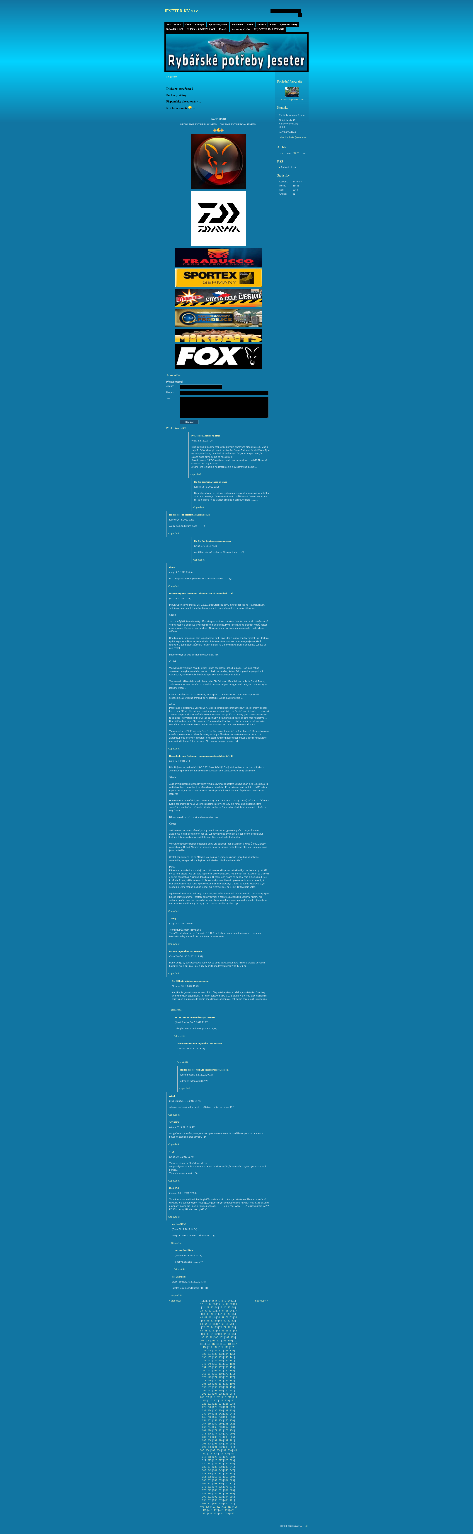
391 (210, 1497)
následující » (261, 1301)
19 (231, 1304)
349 (210, 1473)
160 (204, 1370)
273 (226, 1430)
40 (212, 1314)
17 (223, 1304)
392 (215, 1497)
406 (226, 1503)
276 (210, 1433)
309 (224, 1450)
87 (231, 1330)
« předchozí (175, 1301)
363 (221, 1480)
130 (204, 1354)
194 (226, 1387)
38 (203, 1314)
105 (208, 1340)
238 (232, 1410)
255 (226, 1420)
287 (204, 1440)
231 (226, 1407)
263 (204, 1427)
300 (210, 1447)
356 (215, 1477)
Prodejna (200, 24)
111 (203, 1344)
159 (232, 1367)
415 (205, 1510)
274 (232, 1430)
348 (204, 1473)
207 (232, 1394)
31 (210, 1310)
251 (204, 1420)
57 (212, 1320)
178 (204, 1380)
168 (215, 1374)
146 (226, 1360)
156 (215, 1367)
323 (232, 1457)
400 (226, 1500)
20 (235, 1304)
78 (229, 1327)
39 (208, 1314)
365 (232, 1480)
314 (216, 1453)
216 (210, 1400)
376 (226, 1487)
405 (221, 1503)
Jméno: (170, 386)
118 (205, 1347)
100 (216, 1337)
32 (214, 1310)
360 (204, 1480)
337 (210, 1467)
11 (233, 1301)
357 (221, 1477)
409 (208, 1507)
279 (226, 1433)
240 (210, 1414)
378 (204, 1490)
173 (210, 1377)
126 (215, 1350)
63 (201, 1324)
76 (220, 1327)
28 (233, 1307)
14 (210, 1304)
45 (233, 1314)
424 (221, 1513)
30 (206, 1310)
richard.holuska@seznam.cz (293, 137)
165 (232, 1370)
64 (206, 1324)
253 (215, 1420)
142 (204, 1360)
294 (210, 1443)
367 (210, 1483)
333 (221, 1463)
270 (210, 1430)
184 (204, 1384)
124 (204, 1350)
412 (224, 1507)
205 (221, 1394)
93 (220, 1334)
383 (232, 1490)
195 (232, 1387)
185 (210, 1384)
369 (221, 1483)
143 (210, 1360)
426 (232, 1513)
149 (210, 1364)
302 (221, 1447)
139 (221, 1357)
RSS (306, 1526)
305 (202, 1450)
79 (233, 1327)
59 (220, 1320)
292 (232, 1440)
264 (210, 1427)
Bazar (250, 24)
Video (273, 24)
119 (210, 1347)
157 (221, 1367)
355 (210, 1477)
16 (218, 1304)
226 (232, 1404)
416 (210, 1510)
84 (218, 1330)
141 (232, 1357)
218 (221, 1400)
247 (215, 1417)
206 (226, 1394)
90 (208, 1334)
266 (221, 1427)
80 (201, 1330)
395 (232, 1497)
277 (215, 1433)
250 (232, 1417)
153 (232, 1364)
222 (210, 1404)
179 (210, 1380)
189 (232, 1384)
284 (221, 1437)
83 (214, 1330)
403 (210, 1503)
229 (215, 1407)
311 (235, 1450)
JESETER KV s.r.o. (182, 11)
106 (213, 1340)
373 (210, 1487)
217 (216, 1400)
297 (226, 1443)
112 (208, 1344)
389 (232, 1493)
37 (235, 1310)
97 (202, 1337)
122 (227, 1347)
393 (221, 1497)
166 (204, 1374)
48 (210, 1317)
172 (204, 1377)
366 (204, 1483)
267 (226, 1427)
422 (210, 1513)
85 (223, 1330)
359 (232, 1477)
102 (227, 1337)
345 (221, 1470)
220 (232, 1400)
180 (215, 1380)
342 (204, 1470)
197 (210, 1390)
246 (210, 1417)
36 (231, 1310)
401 (232, 1500)
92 (216, 1334)
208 (202, 1397)
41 (216, 1314)
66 (214, 1324)
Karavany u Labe (241, 29)
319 (210, 1457)
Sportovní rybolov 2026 (292, 99)
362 (215, 1480)
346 (226, 1470)
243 (226, 1414)
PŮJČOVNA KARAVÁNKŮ (269, 29)
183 (232, 1380)
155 (210, 1367)
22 (208, 1307)
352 (226, 1473)
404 (215, 1503)
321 (221, 1457)
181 (221, 1380)
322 (226, 1457)
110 (235, 1340)
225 (226, 1404)
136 (204, 1357)
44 (229, 1314)
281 (204, 1437)
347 (232, 1470)
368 (215, 1483)
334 (226, 1463)
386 (215, 1493)
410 (213, 1507)
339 (221, 1467)
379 (210, 1490)
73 (208, 1327)
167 (210, 1374)
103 (233, 1337)
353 (232, 1473)
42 (220, 1314)
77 (225, 1327)
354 (204, 1477)
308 (219, 1450)
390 (204, 1497)
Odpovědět (196, 474)
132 (215, 1354)
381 (221, 1490)
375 (221, 1487)
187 (221, 1384)
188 (226, 1384)
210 (213, 1397)
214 (235, 1397)
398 (215, 1500)
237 (226, 1410)
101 (222, 1337)
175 (221, 1377)
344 (215, 1470)
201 (232, 1390)
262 (232, 1423)
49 (214, 1317)
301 (215, 1447)
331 (210, 1463)
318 (204, 1457)
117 (235, 1344)
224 (221, 1404)
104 (202, 1340)
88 (235, 1330)
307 (213, 1450)
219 (227, 1400)
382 (226, 1490)
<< (281, 153)
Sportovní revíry (288, 24)
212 (224, 1397)
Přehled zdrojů (288, 167)
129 (232, 1350)
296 (221, 1443)
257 (204, 1423)
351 (221, 1473)
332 (215, 1463)
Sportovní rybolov (218, 24)
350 (215, 1473)
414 (235, 1507)
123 (232, 1347)
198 (215, 1390)
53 (231, 1317)
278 (221, 1433)
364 (226, 1480)
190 (204, 1387)
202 (204, 1394)
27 (229, 1307)
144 (215, 1360)
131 (210, 1354)
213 (230, 1397)
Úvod (188, 24)
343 (210, 1470)
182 (226, 1380)
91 (212, 1334)
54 (235, 1317)
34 (223, 1310)
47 (206, 1317)
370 (226, 1483)
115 (224, 1344)
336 (204, 1467)
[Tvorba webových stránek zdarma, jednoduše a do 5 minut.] (301, 1526)
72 (203, 1327)
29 (201, 1310)
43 (225, 1314)
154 (204, 1367)
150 (215, 1364)
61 (229, 1320)
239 (204, 1414)
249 (226, 1417)
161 (210, 1370)
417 (216, 1510)
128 (226, 1350)
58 (216, 1320)
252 (210, 1420)
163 (221, 1370)
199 (221, 1390)
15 (214, 1304)
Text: (168, 398)
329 (232, 1460)
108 (224, 1340)
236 (221, 1410)
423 (216, 1513)
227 (204, 1407)
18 (227, 1304)
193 (221, 1387)
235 (215, 1410)
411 (218, 1507)
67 (218, 1324)
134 (226, 1354)
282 (210, 1437)
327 (221, 1460)
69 (227, 1324)
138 (215, 1357)
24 (216, 1307)
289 (215, 1440)
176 (226, 1377)
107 (219, 1340)
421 (205, 1513)
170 (226, 1374)
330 (204, 1463)
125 (210, 1350)
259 (215, 1423)
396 (204, 1500)
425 (227, 1513)
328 (226, 1460)
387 (221, 1493)
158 (226, 1367)
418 (221, 1510)
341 (232, 1467)
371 (232, 1483)
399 (221, 1500)
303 (226, 1447)
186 (215, 1384)
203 (210, 1394)
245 (204, 1417)
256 (232, 1420)
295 (215, 1443)
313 (210, 1453)
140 (226, 1357)
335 (232, 1463)
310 (230, 1450)
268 (232, 1427)
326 (215, 1460)
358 (226, 1477)
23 (212, 1307)
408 (202, 1507)
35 (227, 1310)
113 (213, 1344)
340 (226, 1467)
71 (235, 1324)
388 (226, 1493)
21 (203, 1307)
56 (208, 1320)
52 (227, 1317)
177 (232, 1377)
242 (221, 1414)
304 (232, 1447)
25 (220, 1307)
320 (215, 1457)
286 (232, 1437)
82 (210, 1330)
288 (210, 1440)
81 (206, 1330)
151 (221, 1364)
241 (215, 1414)
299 (204, 1447)
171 (232, 1374)
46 (201, 1317)
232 (232, 1407)
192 (215, 1387)
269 (204, 1430)
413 (230, 1507)
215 (205, 1400)
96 (233, 1334)
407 (232, 1503)
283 (215, 1437)
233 (204, 1410)
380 (215, 1490)
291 (226, 1440)
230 (221, 1407)
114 (219, 1344)
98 (207, 1337)
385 (210, 1493)
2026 (296, 153)
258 (210, 1423)
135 (232, 1354)
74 (212, 1327)
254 (221, 1420)
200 (226, 1390)
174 (215, 1377)
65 (210, 1324)
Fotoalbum (237, 24)
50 (218, 1317)
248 (221, 1417)
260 (221, 1423)
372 (204, 1487)
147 (232, 1360)
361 (210, 1480)
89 (203, 1334)
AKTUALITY (173, 24)
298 (232, 1443)
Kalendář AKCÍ (174, 29)
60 (225, 1320)
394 (226, 1497)
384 (204, 1493)
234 (210, 1410)
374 (215, 1487)
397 (210, 1500)
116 (230, 1344)
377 (232, 1487)
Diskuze (261, 24)
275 (204, 1433)
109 (230, 1340)
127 (221, 1350)
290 (221, 1440)
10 (229, 1301)
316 (227, 1453)
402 (204, 1503)
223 (215, 1404)
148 (204, 1364)
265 (215, 1427)
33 (218, 1310)
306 (208, 1450)
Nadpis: (170, 392)
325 (210, 1460)
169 (221, 1374)
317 (232, 1453)
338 (215, 1467)
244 (232, 1414)
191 (210, 1387)
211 (218, 1397)
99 (211, 1337)
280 (232, 1433)
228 (210, 1407)
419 (227, 1510)
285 (226, 1437)
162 (215, 1370)
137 (210, 1357)
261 (226, 1423)
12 (201, 1304)
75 (216, 1327)
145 (221, 1360)
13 (206, 1304)
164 (226, 1370)
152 (226, 1364)
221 (204, 1404)
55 (203, 1320)
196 (204, 1390)
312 (205, 1453)
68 (223, 1324)
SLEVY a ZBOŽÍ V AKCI (201, 29)
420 (232, 1510)
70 (231, 1324)
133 (221, 1354)
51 (223, 1317)
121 (221, 1347)
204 (215, 1394)
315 (221, 1453)
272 (221, 1430)
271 (215, 1430)
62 (233, 1320)
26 (225, 1307)
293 (204, 1443)
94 (225, 1334)
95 (229, 1334)
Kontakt (223, 29)
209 (208, 1397)
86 (227, 1330)
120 (215, 1347)
